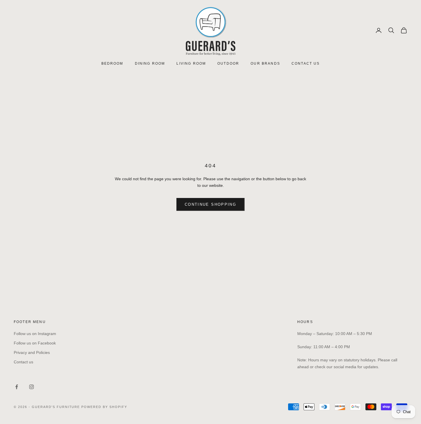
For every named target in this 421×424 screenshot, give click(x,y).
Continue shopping (210, 204)
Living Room (191, 64)
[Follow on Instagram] (31, 387)
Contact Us (306, 64)
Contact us (23, 362)
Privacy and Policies (32, 352)
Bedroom (112, 64)
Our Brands (265, 64)
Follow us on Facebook (35, 343)
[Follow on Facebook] (16, 387)
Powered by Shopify (104, 407)
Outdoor (228, 64)
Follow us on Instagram (35, 333)
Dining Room (150, 64)
